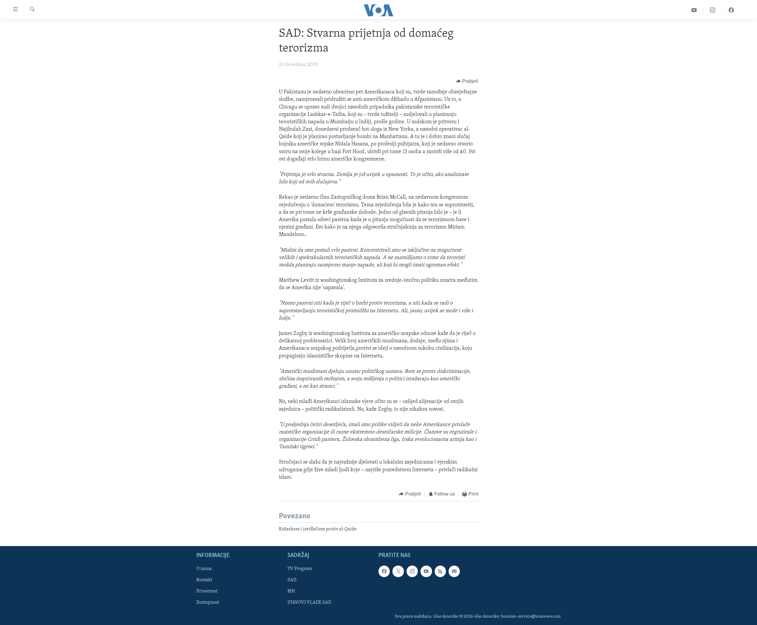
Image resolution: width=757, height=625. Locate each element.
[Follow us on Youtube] (426, 571)
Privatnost (206, 591)
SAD (291, 580)
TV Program (299, 568)
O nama (204, 568)
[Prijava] (454, 571)
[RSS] (440, 571)
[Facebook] (731, 10)
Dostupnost (207, 602)
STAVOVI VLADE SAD (309, 602)
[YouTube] (694, 10)
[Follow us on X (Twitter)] (398, 571)
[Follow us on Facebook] (384, 571)
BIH (291, 591)
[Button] (467, 81)
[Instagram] (712, 10)
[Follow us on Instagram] (412, 571)
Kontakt (204, 580)
